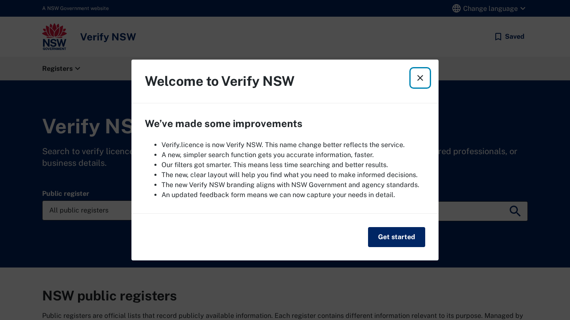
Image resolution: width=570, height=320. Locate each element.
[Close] (420, 78)
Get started (396, 237)
